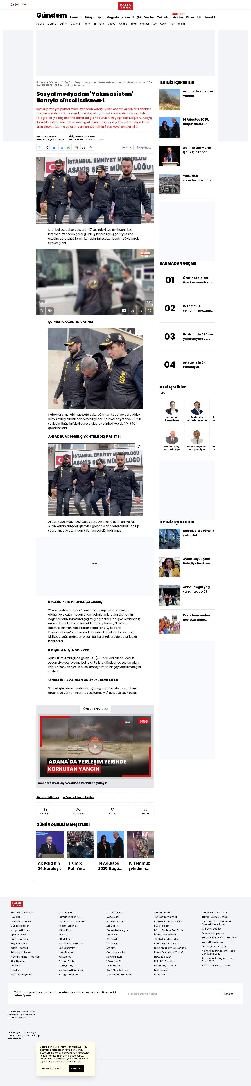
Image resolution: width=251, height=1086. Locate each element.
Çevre (163, 23)
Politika (40, 23)
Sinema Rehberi (67, 961)
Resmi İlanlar (213, 17)
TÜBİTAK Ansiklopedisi (166, 939)
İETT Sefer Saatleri (211, 928)
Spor (100, 17)
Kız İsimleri (160, 974)
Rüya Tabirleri (161, 925)
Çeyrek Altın (112, 939)
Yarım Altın (112, 943)
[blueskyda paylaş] (54, 148)
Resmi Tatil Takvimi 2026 (216, 965)
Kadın (126, 17)
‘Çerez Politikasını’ (75, 1058)
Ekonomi (76, 17)
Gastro (178, 17)
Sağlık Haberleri (19, 943)
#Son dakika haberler (78, 797)
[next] (152, 852)
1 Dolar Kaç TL (113, 961)
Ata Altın (111, 947)
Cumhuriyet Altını (116, 952)
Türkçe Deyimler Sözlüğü (215, 917)
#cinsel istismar (47, 797)
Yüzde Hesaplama (212, 942)
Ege (155, 23)
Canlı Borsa (65, 912)
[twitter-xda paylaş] (47, 148)
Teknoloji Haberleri (21, 952)
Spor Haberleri (18, 934)
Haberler (41, 82)
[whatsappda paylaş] (69, 148)
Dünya (89, 17)
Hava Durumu (66, 952)
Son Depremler (67, 947)
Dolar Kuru (16, 965)
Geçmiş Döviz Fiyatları (214, 946)
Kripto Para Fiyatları (21, 974)
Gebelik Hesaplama (213, 933)
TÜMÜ (162, 392)
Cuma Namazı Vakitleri (72, 921)
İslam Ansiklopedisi (165, 934)
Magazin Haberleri (21, 930)
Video (190, 17)
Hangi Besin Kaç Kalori (166, 943)
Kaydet (228, 994)
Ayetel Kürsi (112, 917)
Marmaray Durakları (165, 965)
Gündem (51, 15)
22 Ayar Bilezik (114, 956)
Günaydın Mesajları (117, 930)
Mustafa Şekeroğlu (46, 136)
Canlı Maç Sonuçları (117, 970)
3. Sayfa (66, 82)
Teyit (133, 23)
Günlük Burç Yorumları (71, 943)
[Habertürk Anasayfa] (125, 5)
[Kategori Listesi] (238, 4)
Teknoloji (163, 17)
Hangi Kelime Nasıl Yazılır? (168, 952)
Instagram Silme (68, 974)
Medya (111, 23)
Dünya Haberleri (19, 939)
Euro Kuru (16, 970)
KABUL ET (76, 1068)
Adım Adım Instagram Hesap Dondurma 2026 (218, 952)
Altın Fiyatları (18, 961)
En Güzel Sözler (162, 956)
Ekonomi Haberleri (21, 921)
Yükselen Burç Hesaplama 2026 (219, 937)
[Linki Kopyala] (91, 148)
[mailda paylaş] (76, 148)
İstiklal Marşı (65, 930)
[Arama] (12, 4)
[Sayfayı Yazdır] (83, 148)
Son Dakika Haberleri (22, 912)
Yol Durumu (65, 956)
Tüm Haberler (177, 23)
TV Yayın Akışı (66, 965)
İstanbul (144, 23)
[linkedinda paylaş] (61, 148)
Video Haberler (162, 912)
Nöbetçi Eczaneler (68, 925)
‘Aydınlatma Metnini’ (51, 1061)
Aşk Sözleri (112, 925)
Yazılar (149, 17)
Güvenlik (75, 23)
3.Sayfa (52, 23)
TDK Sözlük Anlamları (166, 917)
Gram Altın (112, 934)
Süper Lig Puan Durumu (119, 974)
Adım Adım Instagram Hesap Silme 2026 (218, 960)
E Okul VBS (64, 934)
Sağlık (137, 17)
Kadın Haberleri (19, 947)
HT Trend (99, 23)
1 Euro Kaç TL (113, 965)
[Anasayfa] (17, 904)
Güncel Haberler (20, 925)
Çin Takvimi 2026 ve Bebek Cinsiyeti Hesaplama (216, 923)
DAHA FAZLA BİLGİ (52, 1068)
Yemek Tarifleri (114, 912)
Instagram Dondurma (71, 970)
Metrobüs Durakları (164, 961)
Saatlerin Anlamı (115, 921)
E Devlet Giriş (65, 939)
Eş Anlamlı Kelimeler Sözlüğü (170, 947)
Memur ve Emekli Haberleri (25, 956)
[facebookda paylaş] (39, 148)
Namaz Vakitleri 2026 (70, 917)
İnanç (87, 23)
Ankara (123, 23)
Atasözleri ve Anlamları (214, 912)
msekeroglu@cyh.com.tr (50, 139)
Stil (199, 17)
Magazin (113, 17)
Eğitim (63, 23)
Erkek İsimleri (161, 970)
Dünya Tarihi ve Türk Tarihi (168, 930)
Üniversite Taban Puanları (168, 921)
